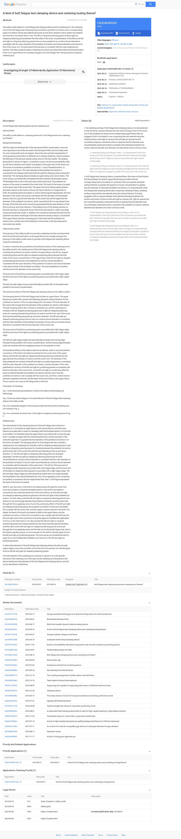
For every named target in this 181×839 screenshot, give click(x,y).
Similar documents (130, 105)
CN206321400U (11, 726)
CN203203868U (11, 670)
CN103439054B (11, 624)
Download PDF (107, 33)
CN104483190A (11, 650)
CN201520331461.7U (13, 762)
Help (123, 835)
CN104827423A (11, 584)
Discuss (135, 112)
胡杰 (111, 44)
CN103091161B (11, 706)
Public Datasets (87, 835)
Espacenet (113, 112)
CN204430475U (11, 701)
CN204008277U (11, 675)
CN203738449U (11, 665)
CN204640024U (11, 629)
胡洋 (107, 44)
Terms (100, 835)
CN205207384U (11, 660)
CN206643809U (11, 737)
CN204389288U (11, 696)
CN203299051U (11, 716)
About (58, 835)
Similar (138, 33)
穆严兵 (116, 44)
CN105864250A (11, 731)
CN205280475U (11, 619)
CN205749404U (11, 645)
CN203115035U (11, 685)
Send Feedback (71, 835)
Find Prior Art (124, 33)
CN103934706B (11, 640)
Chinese (115, 40)
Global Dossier (124, 112)
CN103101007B (11, 634)
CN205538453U (11, 711)
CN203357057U (11, 691)
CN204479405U (11, 721)
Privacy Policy (112, 835)
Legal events (117, 105)
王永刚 (129, 44)
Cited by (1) (106, 105)
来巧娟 (123, 44)
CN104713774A (11, 614)
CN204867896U (11, 680)
